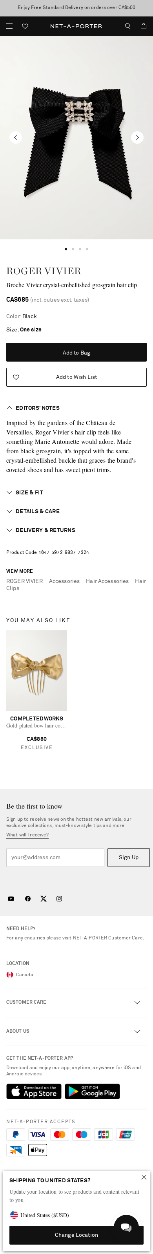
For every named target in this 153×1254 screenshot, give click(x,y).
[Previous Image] (15, 137)
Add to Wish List (76, 377)
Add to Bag (76, 353)
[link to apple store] (34, 1091)
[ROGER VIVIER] (76, 137)
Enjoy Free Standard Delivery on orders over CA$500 (77, 7)
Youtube (10, 899)
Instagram (59, 899)
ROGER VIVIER (43, 271)
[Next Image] (137, 137)
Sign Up (128, 857)
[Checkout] (140, 26)
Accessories (64, 581)
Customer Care (125, 938)
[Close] (144, 1177)
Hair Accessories (107, 581)
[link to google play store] (92, 1091)
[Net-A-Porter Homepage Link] (76, 26)
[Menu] (9, 26)
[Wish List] (25, 27)
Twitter (43, 899)
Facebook (28, 899)
